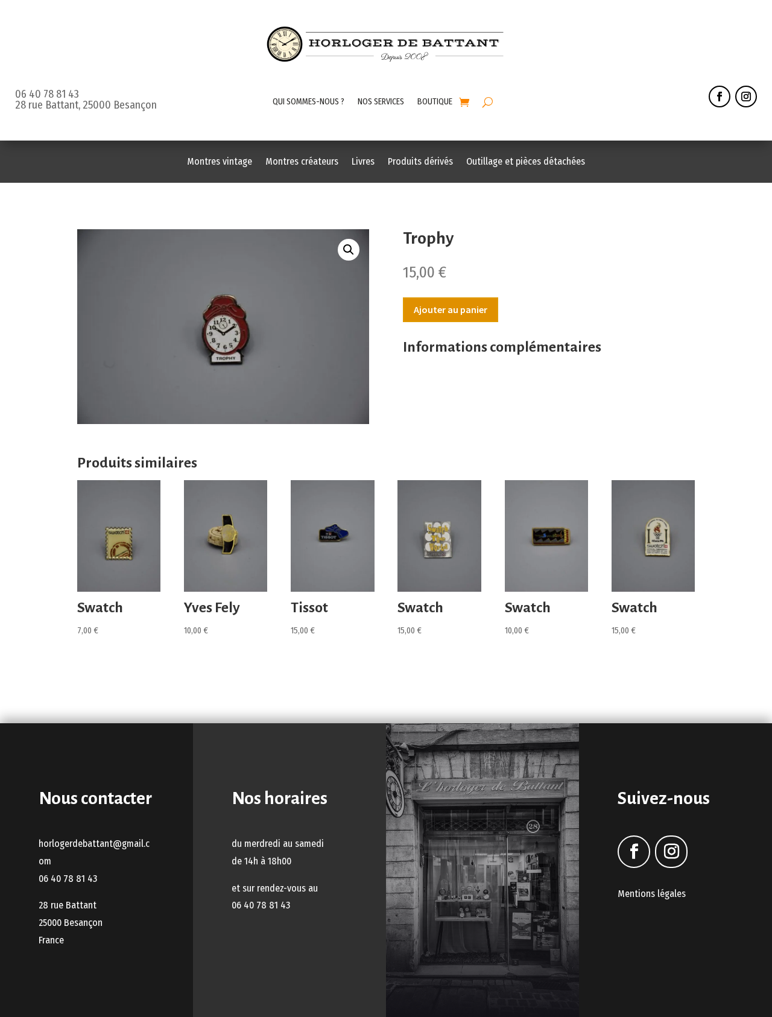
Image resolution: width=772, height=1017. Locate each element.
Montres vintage (219, 162)
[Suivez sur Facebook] (719, 96)
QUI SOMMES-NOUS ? (308, 102)
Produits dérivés (420, 162)
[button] (348, 250)
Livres (363, 162)
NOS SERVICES (381, 102)
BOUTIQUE (434, 102)
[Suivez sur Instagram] (746, 96)
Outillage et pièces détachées (525, 162)
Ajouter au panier (450, 309)
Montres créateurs (301, 162)
